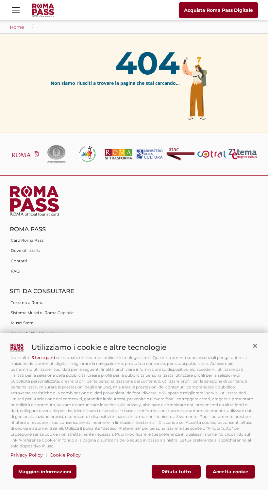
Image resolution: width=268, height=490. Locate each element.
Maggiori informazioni (44, 472)
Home (17, 27)
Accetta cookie (230, 472)
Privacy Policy (26, 455)
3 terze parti (43, 357)
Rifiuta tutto (176, 472)
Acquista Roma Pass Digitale (218, 10)
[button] (255, 346)
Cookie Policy (65, 455)
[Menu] (16, 10)
